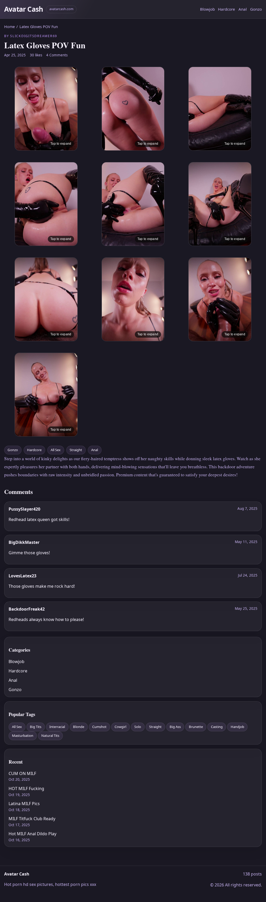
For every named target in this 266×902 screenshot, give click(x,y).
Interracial (57, 726)
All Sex (56, 449)
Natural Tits (50, 735)
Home (9, 26)
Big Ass (175, 726)
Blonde (78, 726)
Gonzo (256, 9)
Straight (76, 449)
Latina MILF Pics (24, 803)
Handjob (237, 726)
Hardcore (226, 9)
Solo (137, 726)
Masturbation (22, 735)
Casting (217, 726)
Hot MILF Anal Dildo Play (32, 834)
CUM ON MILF (22, 773)
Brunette (196, 726)
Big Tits (35, 726)
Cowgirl (120, 726)
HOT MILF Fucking (26, 788)
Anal (242, 9)
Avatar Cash (23, 9)
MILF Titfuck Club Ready (32, 818)
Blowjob (207, 9)
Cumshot (99, 726)
